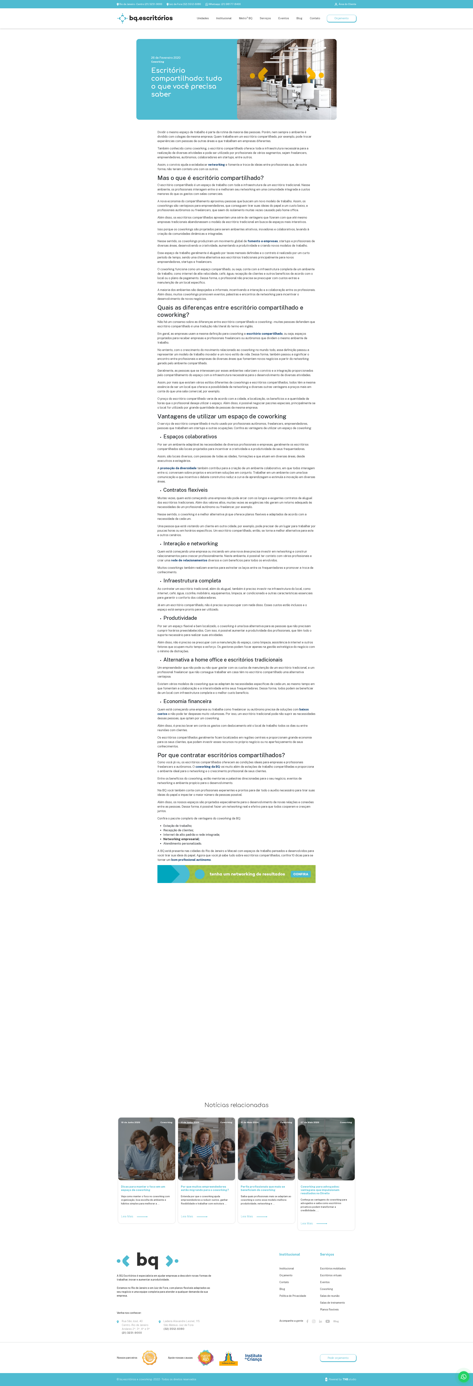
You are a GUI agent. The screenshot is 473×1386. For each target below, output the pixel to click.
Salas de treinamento (332, 1302)
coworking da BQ (207, 766)
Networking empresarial (181, 839)
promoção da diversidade (178, 468)
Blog (282, 1289)
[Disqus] (236, 941)
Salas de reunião (330, 1295)
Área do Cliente (347, 4)
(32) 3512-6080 (174, 1328)
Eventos (325, 1282)
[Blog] (336, 1321)
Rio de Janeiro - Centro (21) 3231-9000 (140, 4)
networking (216, 164)
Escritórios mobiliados (333, 1268)
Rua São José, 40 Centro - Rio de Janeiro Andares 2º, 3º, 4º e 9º (136, 1325)
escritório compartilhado (264, 333)
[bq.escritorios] (145, 18)
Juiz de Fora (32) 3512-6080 (185, 4)
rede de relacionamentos (189, 560)
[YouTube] (328, 1321)
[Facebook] (307, 1321)
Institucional (286, 1268)
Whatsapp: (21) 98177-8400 (225, 4)
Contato (284, 1282)
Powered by (342, 1379)
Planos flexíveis (329, 1309)
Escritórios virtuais (331, 1275)
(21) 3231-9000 (132, 1332)
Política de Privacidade (292, 1295)
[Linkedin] (320, 1321)
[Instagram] (313, 1321)
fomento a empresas (263, 241)
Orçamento (341, 18)
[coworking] (236, 874)
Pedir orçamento (338, 1357)
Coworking (157, 61)
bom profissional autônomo (191, 860)
